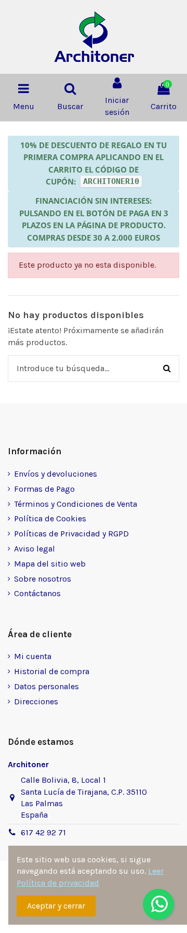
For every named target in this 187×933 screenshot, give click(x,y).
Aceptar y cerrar (56, 906)
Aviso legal (34, 549)
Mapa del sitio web (50, 564)
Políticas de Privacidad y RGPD (71, 533)
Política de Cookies (50, 518)
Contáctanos (37, 593)
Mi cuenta (32, 656)
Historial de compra (51, 671)
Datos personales (46, 686)
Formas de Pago (44, 489)
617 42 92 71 (43, 832)
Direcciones (36, 701)
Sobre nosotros (42, 579)
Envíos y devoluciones (55, 474)
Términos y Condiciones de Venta (75, 504)
